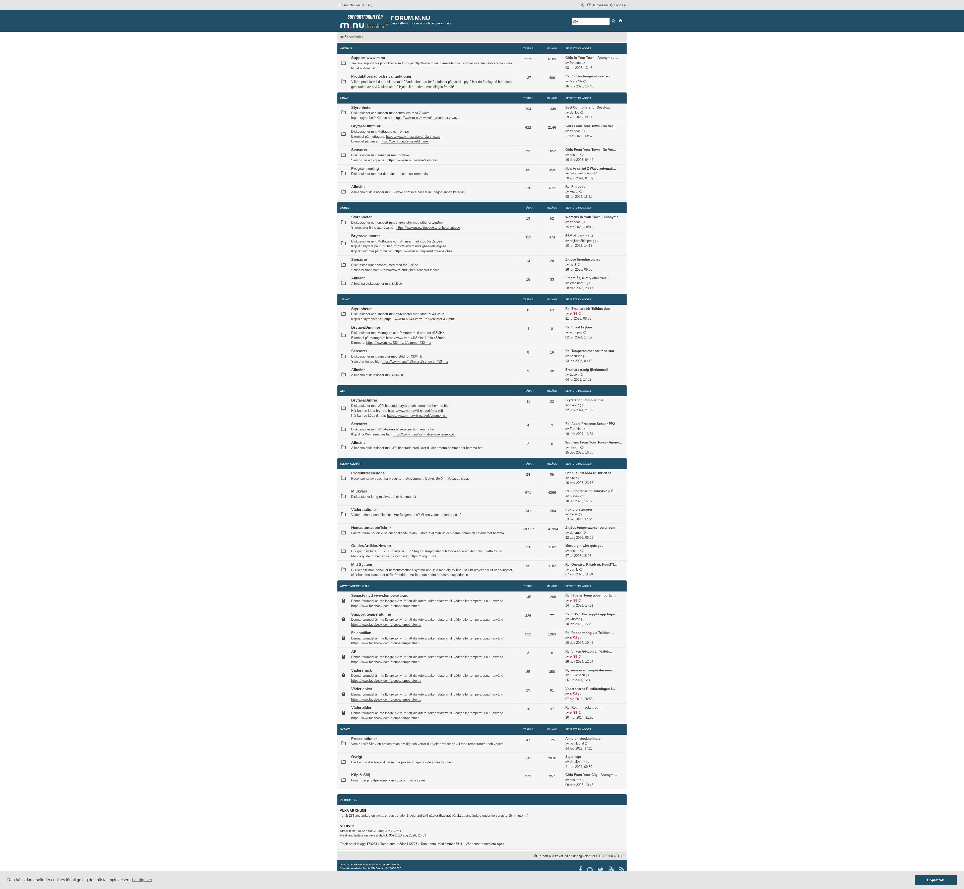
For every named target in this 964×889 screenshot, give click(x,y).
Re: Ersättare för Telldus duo (587, 309)
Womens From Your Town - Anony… (593, 442)
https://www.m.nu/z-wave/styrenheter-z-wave (426, 118)
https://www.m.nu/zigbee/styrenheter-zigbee (428, 227)
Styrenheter (361, 108)
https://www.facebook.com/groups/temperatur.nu (386, 606)
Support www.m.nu (368, 58)
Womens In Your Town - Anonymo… (593, 217)
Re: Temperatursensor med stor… (591, 351)
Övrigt (345, 729)
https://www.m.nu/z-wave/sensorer (412, 160)
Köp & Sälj (360, 775)
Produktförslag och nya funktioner (381, 76)
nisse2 (574, 496)
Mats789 (576, 81)
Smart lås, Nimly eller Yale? (587, 278)
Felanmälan (361, 633)
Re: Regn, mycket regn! (583, 707)
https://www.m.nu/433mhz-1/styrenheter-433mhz (419, 319)
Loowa (574, 374)
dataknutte (577, 762)
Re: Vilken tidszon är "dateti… (588, 651)
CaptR (574, 405)
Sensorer (359, 150)
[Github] (590, 869)
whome (575, 619)
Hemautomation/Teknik (371, 528)
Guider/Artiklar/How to (371, 546)
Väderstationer (364, 510)
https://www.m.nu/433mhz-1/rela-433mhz (415, 338)
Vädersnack (361, 670)
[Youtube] (611, 869)
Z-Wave (344, 98)
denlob (574, 112)
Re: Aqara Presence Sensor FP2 (590, 424)
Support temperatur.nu (371, 614)
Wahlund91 (578, 283)
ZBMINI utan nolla (579, 236)
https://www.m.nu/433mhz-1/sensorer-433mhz (415, 361)
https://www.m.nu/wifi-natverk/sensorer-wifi (424, 434)
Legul (574, 514)
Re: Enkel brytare (578, 327)
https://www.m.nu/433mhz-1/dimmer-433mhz (398, 342)
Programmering (365, 169)
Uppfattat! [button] (935, 880)
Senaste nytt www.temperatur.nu (379, 596)
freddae (575, 63)
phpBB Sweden (376, 868)
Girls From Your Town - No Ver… (590, 126)
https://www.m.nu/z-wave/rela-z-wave (413, 136)
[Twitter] (601, 869)
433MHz (345, 299)
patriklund (577, 743)
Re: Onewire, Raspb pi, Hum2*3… (591, 564)
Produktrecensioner (368, 473)
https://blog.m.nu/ (423, 556)
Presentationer (364, 739)
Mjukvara (359, 491)
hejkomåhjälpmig (582, 241)
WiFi (342, 390)
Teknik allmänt (351, 463)
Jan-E (574, 569)
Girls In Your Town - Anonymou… (591, 58)
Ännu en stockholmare (582, 738)
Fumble (575, 429)
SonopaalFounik (581, 173)
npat (573, 264)
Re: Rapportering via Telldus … (589, 633)
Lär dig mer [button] (142, 880)
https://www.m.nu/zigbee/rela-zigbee (420, 246)
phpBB (354, 864)
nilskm (574, 155)
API (354, 652)
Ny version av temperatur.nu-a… (590, 670)
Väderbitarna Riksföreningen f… (590, 689)
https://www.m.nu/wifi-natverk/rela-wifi (415, 411)
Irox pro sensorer (578, 509)
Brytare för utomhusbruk (584, 400)
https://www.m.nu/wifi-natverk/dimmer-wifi (417, 415)
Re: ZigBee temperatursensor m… (591, 76)
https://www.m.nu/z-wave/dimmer (405, 141)
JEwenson (577, 675)
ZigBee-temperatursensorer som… (592, 527)
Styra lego (573, 757)
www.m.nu (346, 48)
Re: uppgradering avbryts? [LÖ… (591, 491)
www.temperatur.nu (354, 586)
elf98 (573, 313)
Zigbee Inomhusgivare (582, 259)
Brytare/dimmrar (365, 236)
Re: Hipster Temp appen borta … (590, 595)
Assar (574, 191)
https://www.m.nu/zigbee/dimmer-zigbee (423, 251)
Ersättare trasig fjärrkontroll (586, 370)
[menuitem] (366, 5)
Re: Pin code (575, 186)
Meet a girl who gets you (584, 546)
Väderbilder (361, 708)
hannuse (576, 356)
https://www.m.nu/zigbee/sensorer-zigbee (410, 270)
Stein (573, 478)
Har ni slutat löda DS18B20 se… (590, 473)
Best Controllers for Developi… (589, 107)
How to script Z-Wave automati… (590, 168)
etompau (576, 332)
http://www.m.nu (426, 63)
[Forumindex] (364, 20)
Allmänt (358, 187)
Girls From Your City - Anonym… (591, 775)
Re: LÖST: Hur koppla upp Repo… (591, 614)
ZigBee (344, 207)
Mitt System (361, 565)
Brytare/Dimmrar (366, 126)
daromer (576, 532)
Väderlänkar (361, 689)
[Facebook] (580, 869)
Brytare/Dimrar (364, 400)
